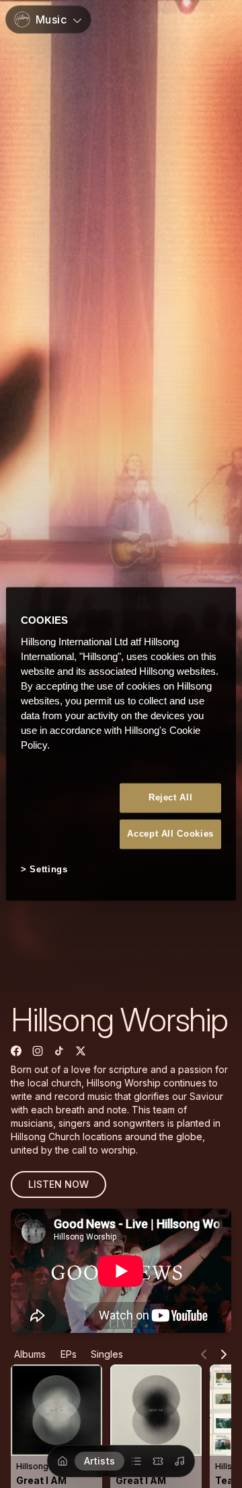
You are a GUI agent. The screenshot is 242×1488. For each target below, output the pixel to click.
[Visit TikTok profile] (59, 1050)
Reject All (171, 797)
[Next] (223, 1354)
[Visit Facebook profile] (16, 1050)
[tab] (29, 1354)
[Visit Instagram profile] (37, 1050)
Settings (48, 869)
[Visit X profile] (80, 1050)
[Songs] (179, 1461)
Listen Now (58, 1184)
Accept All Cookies (170, 834)
